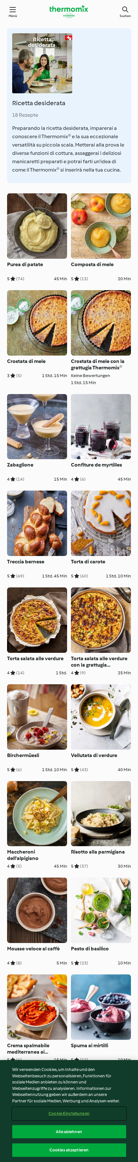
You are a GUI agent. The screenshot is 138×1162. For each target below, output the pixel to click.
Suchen (125, 16)
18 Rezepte (25, 115)
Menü (13, 16)
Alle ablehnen (69, 1131)
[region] (69, 1111)
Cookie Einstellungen (69, 1113)
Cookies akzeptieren (69, 1150)
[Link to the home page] (69, 11)
